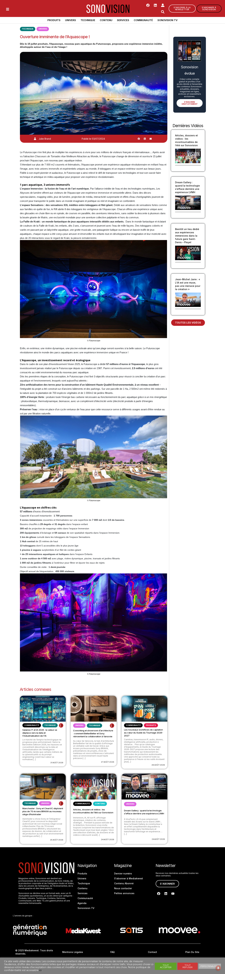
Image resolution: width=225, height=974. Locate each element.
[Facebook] (148, 5)
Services (123, 20)
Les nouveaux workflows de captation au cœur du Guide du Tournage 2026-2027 (143, 732)
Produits (53, 20)
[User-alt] (162, 5)
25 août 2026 (56, 840)
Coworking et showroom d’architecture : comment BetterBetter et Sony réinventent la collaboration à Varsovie (93, 733)
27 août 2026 (107, 762)
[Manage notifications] (218, 968)
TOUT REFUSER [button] (188, 966)
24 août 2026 (107, 839)
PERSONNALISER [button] (209, 966)
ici (40, 970)
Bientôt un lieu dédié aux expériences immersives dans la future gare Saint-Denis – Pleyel (187, 236)
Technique (88, 20)
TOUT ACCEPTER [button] (165, 966)
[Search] (162, 12)
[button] (139, 139)
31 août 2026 (56, 762)
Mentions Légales (72, 952)
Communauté (143, 20)
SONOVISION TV (167, 20)
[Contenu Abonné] (61, 725)
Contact (152, 952)
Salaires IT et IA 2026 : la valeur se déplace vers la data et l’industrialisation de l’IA (39, 733)
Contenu (106, 20)
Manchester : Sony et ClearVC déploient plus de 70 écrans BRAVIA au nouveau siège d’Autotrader (42, 811)
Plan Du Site (192, 952)
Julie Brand (45, 138)
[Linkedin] (155, 5)
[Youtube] (173, 894)
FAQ (112, 952)
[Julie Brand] (35, 138)
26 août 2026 (158, 765)
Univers (70, 20)
